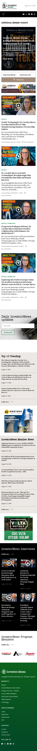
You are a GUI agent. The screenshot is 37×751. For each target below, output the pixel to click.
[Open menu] (3, 14)
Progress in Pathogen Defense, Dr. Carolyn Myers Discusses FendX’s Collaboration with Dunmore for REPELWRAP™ (16, 230)
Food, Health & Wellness (9, 694)
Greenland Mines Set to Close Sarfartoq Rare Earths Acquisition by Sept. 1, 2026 (17, 471)
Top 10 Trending (10, 356)
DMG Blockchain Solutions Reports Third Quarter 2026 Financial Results (16, 482)
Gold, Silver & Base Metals (9, 696)
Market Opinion (6, 699)
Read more (8, 59)
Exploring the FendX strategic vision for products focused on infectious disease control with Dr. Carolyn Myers (18, 282)
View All (5, 402)
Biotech (4, 119)
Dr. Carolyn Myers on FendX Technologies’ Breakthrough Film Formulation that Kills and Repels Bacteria (16, 176)
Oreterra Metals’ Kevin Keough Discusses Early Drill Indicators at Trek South (18, 41)
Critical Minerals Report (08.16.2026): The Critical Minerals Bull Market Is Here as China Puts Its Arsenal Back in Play (16, 377)
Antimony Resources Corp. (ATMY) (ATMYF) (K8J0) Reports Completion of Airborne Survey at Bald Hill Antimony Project (18, 445)
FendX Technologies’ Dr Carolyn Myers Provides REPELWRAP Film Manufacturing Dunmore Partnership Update (18, 125)
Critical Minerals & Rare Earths (10, 688)
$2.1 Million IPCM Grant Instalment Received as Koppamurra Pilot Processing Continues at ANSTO (18, 458)
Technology (11, 223)
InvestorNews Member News (17, 439)
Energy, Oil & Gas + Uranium (10, 691)
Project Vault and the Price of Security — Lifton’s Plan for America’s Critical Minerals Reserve (17, 390)
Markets (20, 80)
